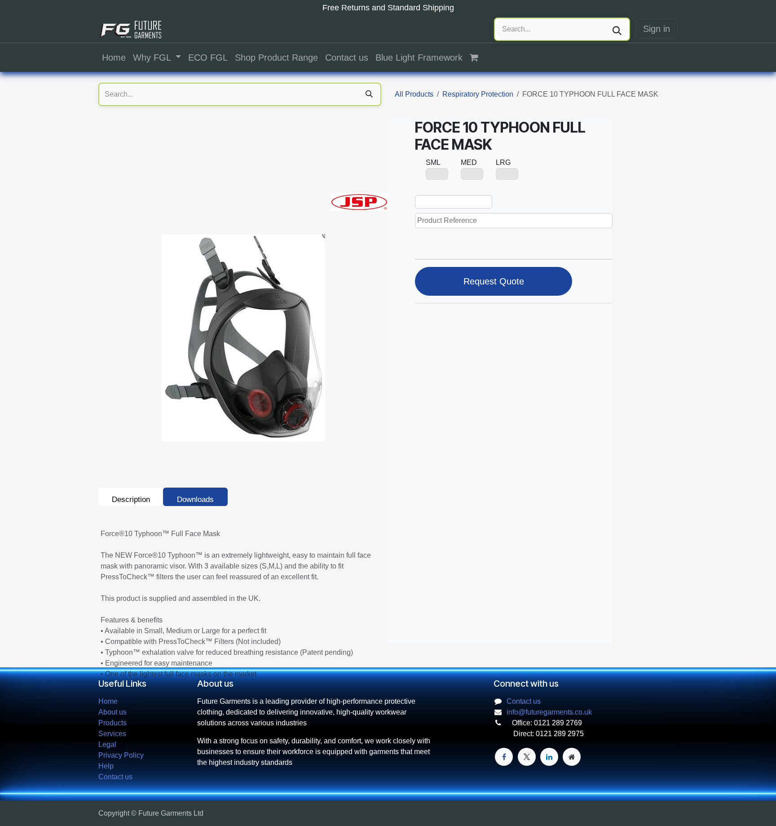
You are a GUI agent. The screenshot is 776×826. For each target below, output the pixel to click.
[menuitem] (113, 57)
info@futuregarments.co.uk (549, 712)
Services (112, 733)
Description (131, 499)
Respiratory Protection (477, 94)
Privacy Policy (121, 755)
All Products (414, 94)
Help (106, 766)
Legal (107, 744)
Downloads (195, 499)
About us (112, 712)
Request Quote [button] (493, 281)
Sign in (656, 29)
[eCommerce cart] (478, 57)
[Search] (617, 29)
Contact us (115, 777)
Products (112, 723)
